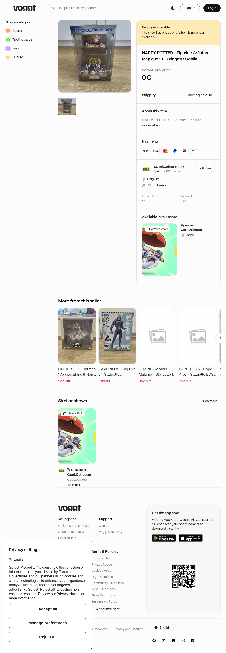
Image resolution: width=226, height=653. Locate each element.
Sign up (190, 8)
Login (212, 8)
